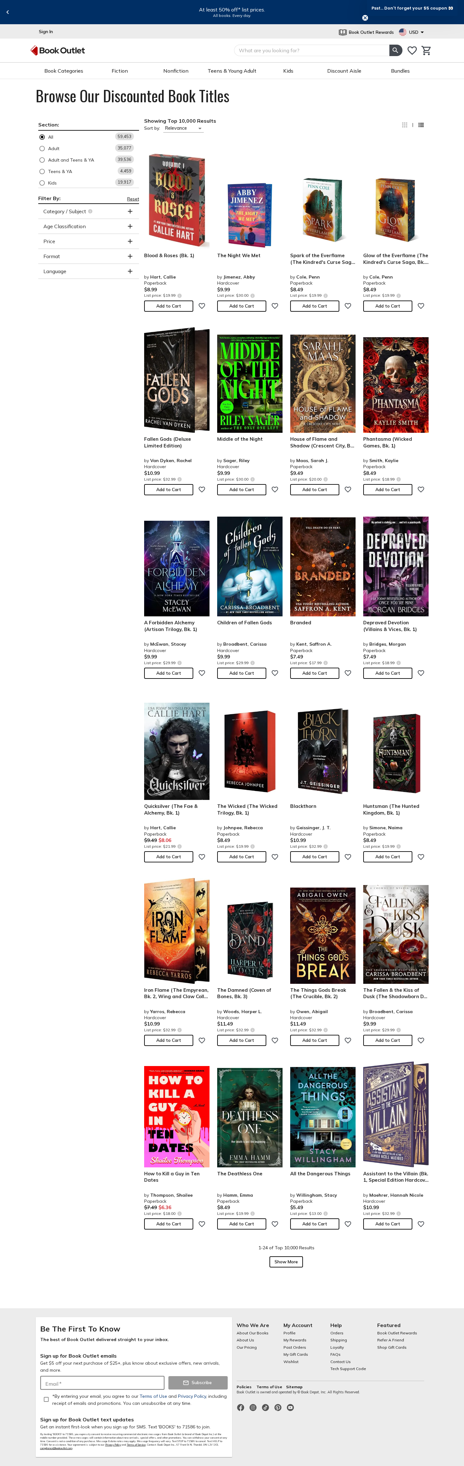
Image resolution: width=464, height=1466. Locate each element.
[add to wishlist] (202, 306)
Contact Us (340, 1361)
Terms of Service (136, 1444)
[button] (88, 137)
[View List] (421, 125)
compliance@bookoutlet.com (56, 1448)
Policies (245, 1386)
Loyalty (337, 1347)
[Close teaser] (365, 18)
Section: (48, 124)
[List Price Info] (179, 295)
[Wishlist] (412, 50)
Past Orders (295, 1347)
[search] (395, 50)
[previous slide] (7, 12)
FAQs (335, 1354)
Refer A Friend (390, 1340)
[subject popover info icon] (91, 211)
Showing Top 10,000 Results (180, 121)
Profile (290, 1333)
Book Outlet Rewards (397, 1333)
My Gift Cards (296, 1354)
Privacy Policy (113, 1444)
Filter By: (49, 198)
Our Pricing (247, 1347)
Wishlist (291, 1361)
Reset (133, 199)
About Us (245, 1340)
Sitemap (294, 1386)
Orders (336, 1333)
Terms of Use (269, 1386)
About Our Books (253, 1333)
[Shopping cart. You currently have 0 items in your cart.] (426, 50)
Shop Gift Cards (392, 1347)
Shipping (338, 1340)
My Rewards (295, 1340)
